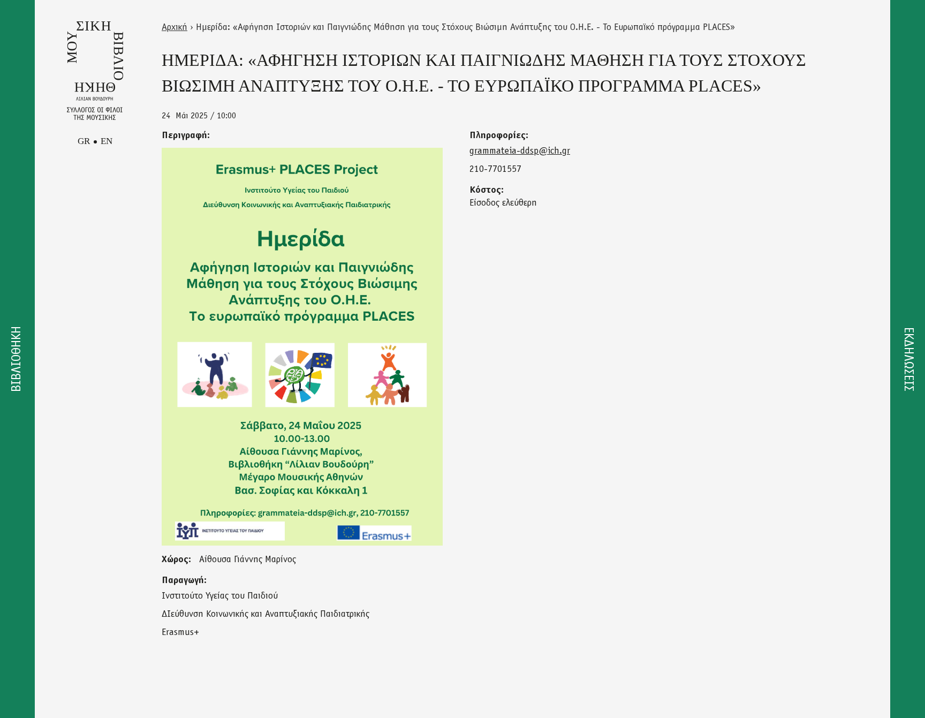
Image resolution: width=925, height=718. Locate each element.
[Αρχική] (95, 70)
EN (106, 141)
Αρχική (174, 28)
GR (84, 141)
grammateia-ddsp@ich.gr (519, 151)
